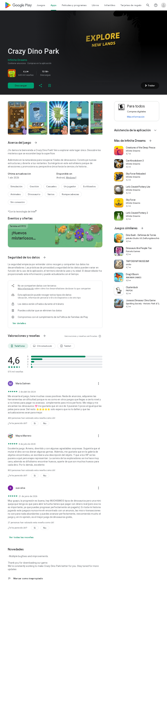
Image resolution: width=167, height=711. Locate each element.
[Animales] (15, 194)
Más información (26, 289)
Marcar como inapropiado (25, 578)
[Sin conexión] (17, 202)
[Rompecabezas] (70, 194)
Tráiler (149, 86)
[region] (53, 73)
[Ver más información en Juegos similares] (142, 228)
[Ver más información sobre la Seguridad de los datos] (19, 323)
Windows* (71, 177)
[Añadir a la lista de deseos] (49, 85)
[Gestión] (34, 186)
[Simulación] (16, 186)
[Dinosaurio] (34, 194)
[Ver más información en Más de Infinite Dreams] (150, 141)
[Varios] (51, 194)
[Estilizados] (89, 186)
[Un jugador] (70, 186)
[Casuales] (51, 186)
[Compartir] (40, 85)
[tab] (41, 5)
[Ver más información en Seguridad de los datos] (44, 257)
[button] (17, 118)
